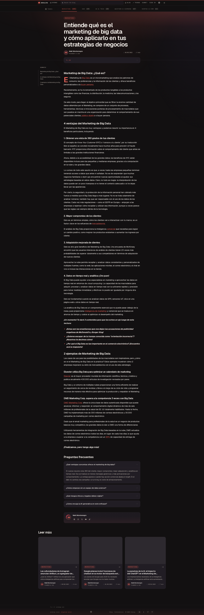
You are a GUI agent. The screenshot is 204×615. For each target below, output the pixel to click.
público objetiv (88, 115)
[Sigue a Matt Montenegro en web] (74, 519)
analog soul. (61, 612)
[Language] (159, 2)
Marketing (69, 18)
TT (152, 612)
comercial (111, 229)
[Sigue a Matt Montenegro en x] (81, 519)
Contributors (119, 612)
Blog (111, 612)
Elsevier (67, 376)
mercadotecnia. (98, 223)
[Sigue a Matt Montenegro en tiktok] (89, 519)
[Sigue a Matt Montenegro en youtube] (85, 519)
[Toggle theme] (164, 2)
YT (148, 612)
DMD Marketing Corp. (73, 402)
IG (139, 612)
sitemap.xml (60, 607)
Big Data (86, 78)
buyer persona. (87, 84)
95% (108, 437)
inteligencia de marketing (95, 311)
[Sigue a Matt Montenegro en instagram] (78, 519)
